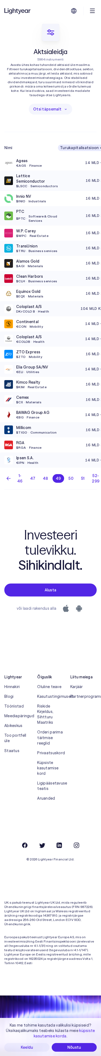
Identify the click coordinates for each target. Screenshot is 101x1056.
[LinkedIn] (59, 845)
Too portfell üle (15, 738)
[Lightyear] (17, 11)
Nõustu (74, 1047)
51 (83, 478)
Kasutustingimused (50, 696)
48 (45, 478)
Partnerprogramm (83, 696)
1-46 (20, 478)
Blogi (8, 696)
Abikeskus (13, 725)
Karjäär (76, 686)
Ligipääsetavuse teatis (50, 786)
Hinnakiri (12, 686)
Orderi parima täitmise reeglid (50, 737)
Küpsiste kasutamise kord (47, 768)
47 (33, 478)
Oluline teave (49, 686)
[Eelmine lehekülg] (8, 478)
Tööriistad (14, 706)
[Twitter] (42, 845)
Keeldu (27, 1047)
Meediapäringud (17, 715)
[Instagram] (76, 845)
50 (71, 478)
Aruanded (46, 798)
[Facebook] (24, 845)
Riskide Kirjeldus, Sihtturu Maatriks (45, 714)
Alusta (51, 590)
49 (58, 478)
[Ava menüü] (92, 10)
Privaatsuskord (50, 752)
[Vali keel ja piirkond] (73, 10)
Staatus (11, 750)
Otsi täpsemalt (47, 109)
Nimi (8, 147)
